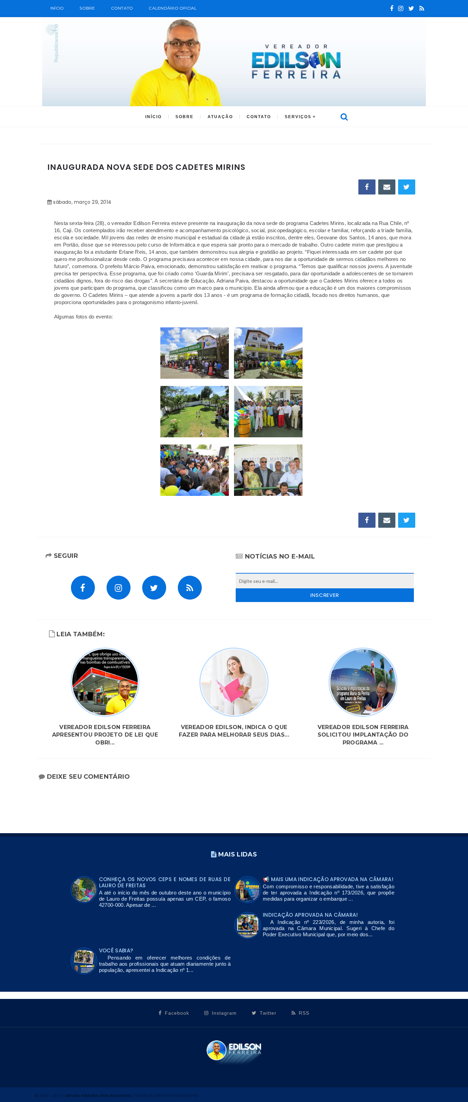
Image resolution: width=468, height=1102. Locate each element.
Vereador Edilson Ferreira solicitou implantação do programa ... (363, 735)
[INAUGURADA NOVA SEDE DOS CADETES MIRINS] (194, 352)
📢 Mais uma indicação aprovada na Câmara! (328, 879)
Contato (122, 8)
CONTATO (259, 116)
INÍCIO (153, 116)
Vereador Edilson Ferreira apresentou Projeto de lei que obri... (105, 735)
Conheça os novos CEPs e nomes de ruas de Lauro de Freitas (165, 882)
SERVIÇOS (298, 116)
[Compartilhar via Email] (386, 187)
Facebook (176, 1013)
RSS (303, 1013)
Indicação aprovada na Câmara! (310, 914)
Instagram (223, 1013)
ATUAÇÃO (220, 116)
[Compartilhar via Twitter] (406, 187)
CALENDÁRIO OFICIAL (173, 8)
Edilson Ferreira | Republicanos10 (98, 1095)
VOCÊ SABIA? (116, 950)
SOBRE (87, 8)
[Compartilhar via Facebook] (366, 187)
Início (57, 8)
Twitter (267, 1013)
